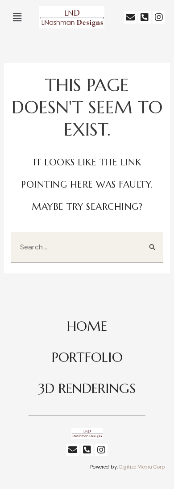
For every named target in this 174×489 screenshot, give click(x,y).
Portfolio (87, 357)
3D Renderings (87, 388)
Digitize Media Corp (142, 467)
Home (87, 326)
